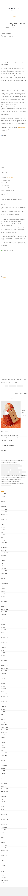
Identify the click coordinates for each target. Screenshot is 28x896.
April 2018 (3, 747)
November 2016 (4, 791)
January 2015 (4, 847)
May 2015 (3, 837)
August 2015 (3, 829)
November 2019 (4, 699)
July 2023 (3, 588)
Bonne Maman (21, 127)
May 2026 (3, 501)
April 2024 (3, 565)
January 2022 (4, 634)
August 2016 (3, 799)
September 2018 (4, 734)
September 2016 (4, 796)
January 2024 (4, 573)
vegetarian (8, 485)
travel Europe (4, 479)
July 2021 (3, 650)
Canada (14, 462)
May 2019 (3, 714)
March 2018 (3, 750)
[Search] (26, 2)
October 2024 (4, 550)
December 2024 (4, 545)
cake (6, 385)
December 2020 (4, 665)
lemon (14, 385)
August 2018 (3, 737)
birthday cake (20, 460)
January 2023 (4, 604)
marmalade (19, 385)
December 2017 (4, 758)
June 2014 (3, 865)
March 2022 (3, 629)
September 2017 (4, 765)
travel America (4, 477)
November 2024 (4, 547)
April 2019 (3, 717)
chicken (18, 464)
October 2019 (4, 701)
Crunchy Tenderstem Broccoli (7, 445)
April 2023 (3, 596)
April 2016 (3, 809)
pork (21, 473)
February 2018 (4, 752)
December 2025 (4, 514)
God (10, 385)
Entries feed (3, 877)
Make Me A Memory (5, 443)
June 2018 (3, 742)
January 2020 (4, 693)
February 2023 (4, 601)
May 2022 (3, 624)
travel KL (11, 479)
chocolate (13, 466)
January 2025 (4, 542)
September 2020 (4, 673)
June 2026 (3, 499)
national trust (4, 473)
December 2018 (4, 727)
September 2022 (4, 614)
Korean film (12, 471)
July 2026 (3, 496)
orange (16, 473)
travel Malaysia (5, 483)
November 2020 (4, 668)
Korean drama (4, 471)
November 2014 (4, 852)
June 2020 (3, 681)
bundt (6, 462)
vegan (2, 485)
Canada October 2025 (6, 464)
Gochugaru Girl (14, 8)
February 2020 (4, 691)
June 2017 (3, 773)
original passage (8, 98)
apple (2, 460)
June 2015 (3, 834)
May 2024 (3, 563)
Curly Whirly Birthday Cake (9, 392)
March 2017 (3, 781)
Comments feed (4, 880)
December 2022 (4, 606)
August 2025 (3, 524)
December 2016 (4, 788)
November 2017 (4, 760)
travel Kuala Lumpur (6, 481)
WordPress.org (4, 882)
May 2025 (3, 532)
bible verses (12, 460)
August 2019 (3, 706)
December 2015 (4, 819)
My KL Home (22, 471)
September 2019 (4, 704)
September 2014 (4, 858)
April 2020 (3, 686)
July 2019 (3, 709)
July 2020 (3, 678)
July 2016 (3, 801)
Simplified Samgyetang (20, 393)
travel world (20, 483)
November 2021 (4, 640)
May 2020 (3, 683)
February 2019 (4, 722)
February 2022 (4, 632)
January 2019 (4, 724)
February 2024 (4, 570)
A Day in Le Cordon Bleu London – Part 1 (9, 437)
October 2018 (4, 732)
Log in (2, 875)
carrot (13, 464)
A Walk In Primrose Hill (6, 448)
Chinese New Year (5, 466)
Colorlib (13, 892)
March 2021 (3, 658)
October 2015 (4, 824)
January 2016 (4, 817)
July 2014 (3, 863)
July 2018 (3, 740)
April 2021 (3, 655)
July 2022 (3, 619)
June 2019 (3, 711)
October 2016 (4, 793)
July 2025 (3, 527)
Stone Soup (3, 450)
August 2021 (3, 647)
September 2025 (4, 522)
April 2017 (3, 778)
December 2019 (4, 696)
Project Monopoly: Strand (6, 440)
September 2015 (4, 827)
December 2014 (4, 850)
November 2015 (4, 822)
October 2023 (4, 581)
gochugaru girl (19, 27)
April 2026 (3, 504)
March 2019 (3, 719)
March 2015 (3, 842)
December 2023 (4, 575)
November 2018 (4, 729)
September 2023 (4, 583)
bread (2, 462)
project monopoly (5, 475)
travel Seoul (13, 483)
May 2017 (3, 776)
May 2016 (3, 806)
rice (12, 475)
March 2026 (3, 506)
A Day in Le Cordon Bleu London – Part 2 (9, 435)
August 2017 (3, 768)
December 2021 (4, 637)
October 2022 (4, 611)
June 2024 (3, 560)
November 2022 (4, 609)
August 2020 (3, 675)
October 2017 (4, 763)
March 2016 (3, 811)
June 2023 (3, 591)
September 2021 (4, 645)
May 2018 (3, 745)
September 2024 (4, 552)
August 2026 (3, 493)
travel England (20, 477)
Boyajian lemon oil (11, 177)
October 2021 (4, 642)
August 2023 (3, 586)
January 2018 (4, 755)
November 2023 (4, 578)
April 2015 (3, 840)
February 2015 (4, 845)
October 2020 (4, 670)
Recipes (14, 16)
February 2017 (4, 783)
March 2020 (3, 688)
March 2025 (3, 537)
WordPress (22, 892)
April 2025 (3, 534)
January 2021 (4, 663)
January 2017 (4, 786)
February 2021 (4, 660)
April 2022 (3, 627)
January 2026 (4, 511)
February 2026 (4, 509)
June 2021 (3, 652)
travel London (15, 481)
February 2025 (4, 540)
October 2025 (4, 519)
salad (15, 475)
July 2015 (3, 832)
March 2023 (3, 599)
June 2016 (3, 804)
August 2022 (3, 617)
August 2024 (3, 555)
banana (7, 460)
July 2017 (3, 770)
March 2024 (3, 568)
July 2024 (3, 558)
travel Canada (13, 477)
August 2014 (3, 860)
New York (11, 473)
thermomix (23, 475)
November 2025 (4, 516)
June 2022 (3, 622)
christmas (19, 466)
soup (19, 475)
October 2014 (4, 855)
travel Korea (18, 479)
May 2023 (3, 593)
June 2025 (3, 529)
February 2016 (4, 814)
